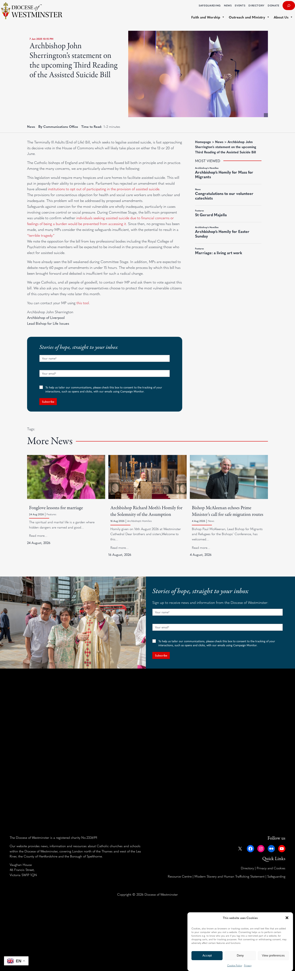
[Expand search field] (289, 5)
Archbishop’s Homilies (139, 521)
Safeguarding (276, 876)
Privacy (247, 965)
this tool (82, 302)
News (31, 126)
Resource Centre (180, 876)
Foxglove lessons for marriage (56, 508)
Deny (240, 955)
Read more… (38, 535)
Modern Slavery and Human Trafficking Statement (229, 876)
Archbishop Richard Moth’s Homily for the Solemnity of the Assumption (146, 511)
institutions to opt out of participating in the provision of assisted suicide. (104, 188)
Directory (247, 868)
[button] (287, 918)
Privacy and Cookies (271, 868)
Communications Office (60, 126)
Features (51, 514)
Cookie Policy (234, 965)
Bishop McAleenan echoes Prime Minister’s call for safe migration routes (227, 511)
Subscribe (48, 401)
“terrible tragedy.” (41, 235)
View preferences (273, 955)
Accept (207, 955)
